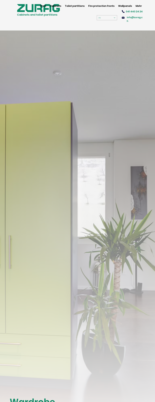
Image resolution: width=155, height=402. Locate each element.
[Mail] (123, 17)
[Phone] (123, 11)
